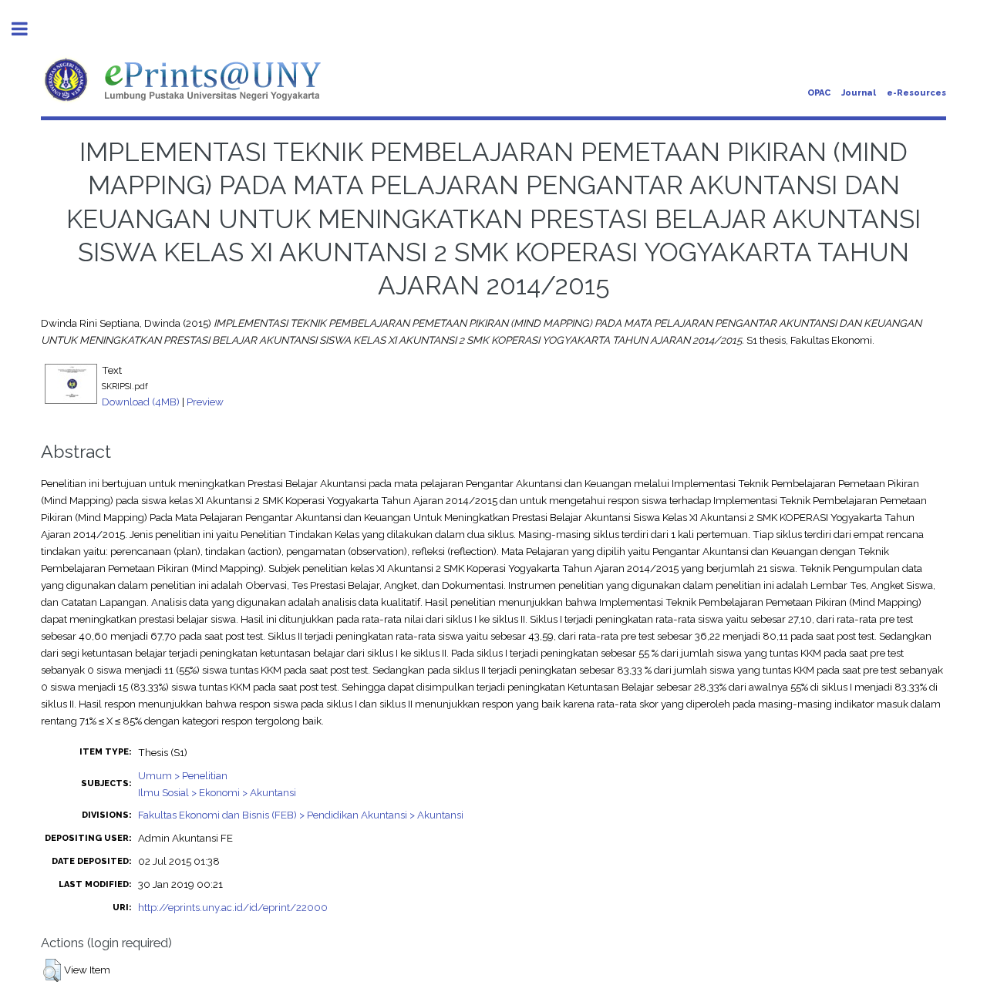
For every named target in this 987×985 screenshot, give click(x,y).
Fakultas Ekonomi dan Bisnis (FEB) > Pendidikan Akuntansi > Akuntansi (300, 815)
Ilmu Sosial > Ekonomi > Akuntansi (217, 792)
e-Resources (916, 93)
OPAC (818, 93)
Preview (205, 401)
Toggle (28, 29)
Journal (858, 93)
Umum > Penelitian (182, 775)
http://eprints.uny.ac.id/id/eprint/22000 (233, 907)
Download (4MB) (141, 401)
